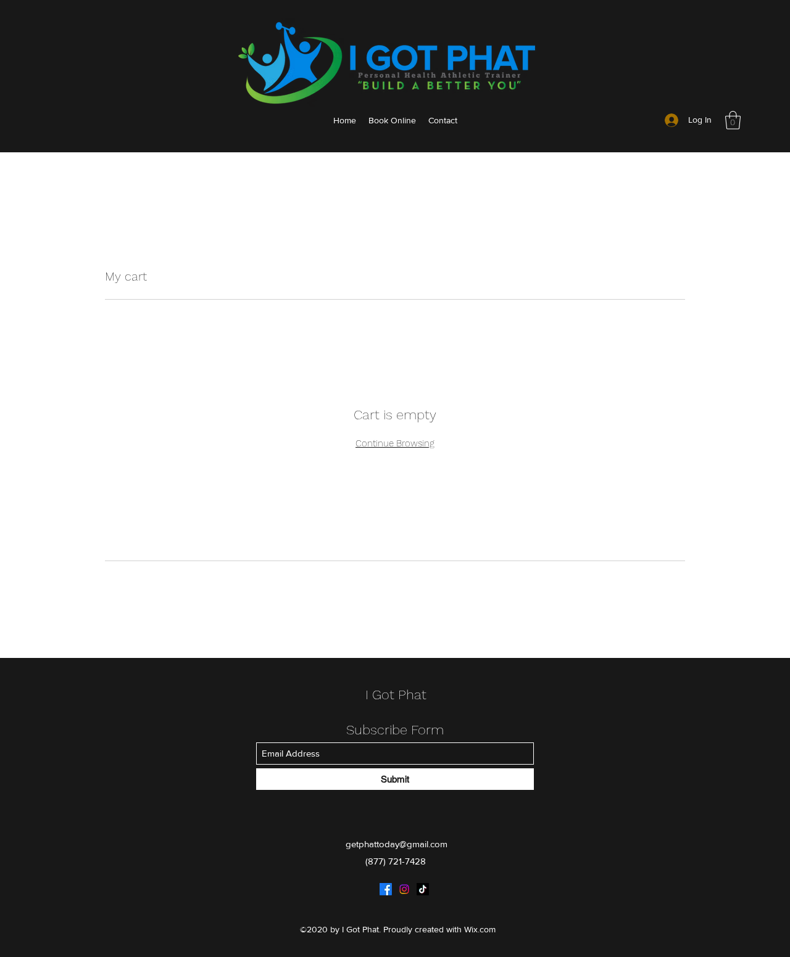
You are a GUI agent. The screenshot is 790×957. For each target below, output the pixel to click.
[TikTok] (423, 889)
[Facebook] (386, 889)
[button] (733, 120)
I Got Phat (395, 694)
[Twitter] (404, 889)
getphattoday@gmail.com (396, 844)
